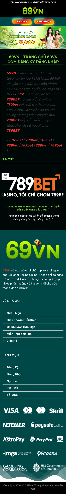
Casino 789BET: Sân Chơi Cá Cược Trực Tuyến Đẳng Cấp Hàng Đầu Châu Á (33, 208)
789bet (12, 105)
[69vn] (33, 11)
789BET (20, 94)
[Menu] (5, 11)
